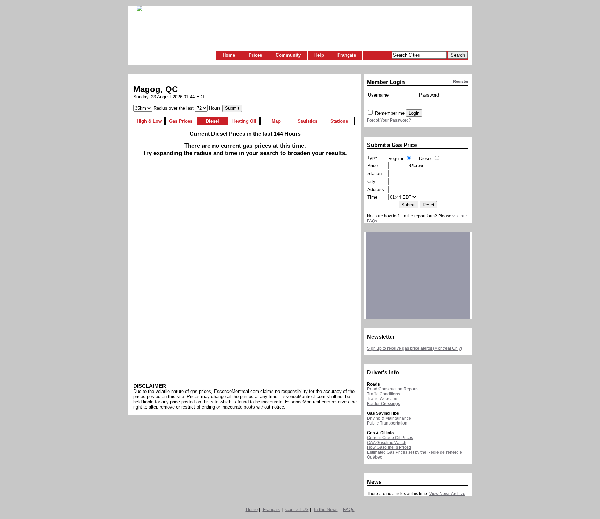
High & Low (149, 121)
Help (319, 55)
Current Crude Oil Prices (390, 437)
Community (288, 55)
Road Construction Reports (392, 389)
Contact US (297, 509)
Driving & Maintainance (389, 418)
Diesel (212, 121)
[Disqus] (245, 275)
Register (460, 81)
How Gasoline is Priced (389, 447)
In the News (326, 509)
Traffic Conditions (383, 394)
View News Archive (447, 493)
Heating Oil (244, 121)
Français (347, 55)
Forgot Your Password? (389, 120)
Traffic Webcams (382, 398)
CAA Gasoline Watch (386, 442)
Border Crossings (383, 403)
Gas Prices (180, 121)
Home (229, 55)
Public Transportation (387, 423)
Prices (255, 55)
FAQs (349, 509)
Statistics (307, 121)
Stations (339, 121)
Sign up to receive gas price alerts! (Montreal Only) (414, 348)
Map (276, 121)
